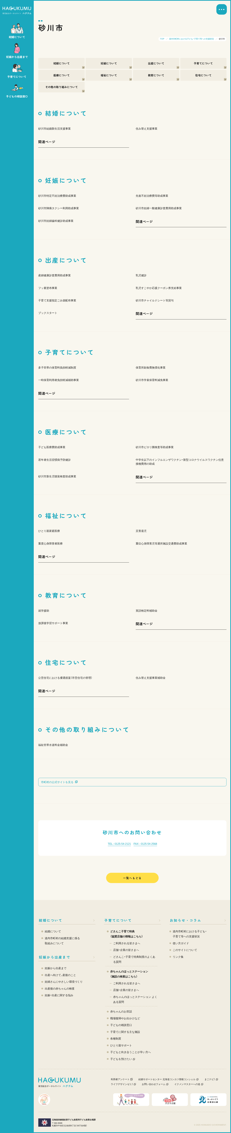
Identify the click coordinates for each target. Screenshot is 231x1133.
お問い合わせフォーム (153, 1084)
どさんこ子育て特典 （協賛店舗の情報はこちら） (126, 934)
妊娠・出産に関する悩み (59, 995)
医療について (61, 75)
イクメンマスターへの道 (187, 1084)
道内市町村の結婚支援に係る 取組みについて (62, 941)
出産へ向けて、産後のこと (60, 975)
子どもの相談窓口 (121, 1025)
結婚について (61, 63)
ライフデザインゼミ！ (122, 1084)
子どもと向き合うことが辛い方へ (130, 1052)
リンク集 (178, 956)
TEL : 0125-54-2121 (119, 843)
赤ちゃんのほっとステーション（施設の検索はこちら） (129, 974)
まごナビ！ (209, 1079)
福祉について (109, 75)
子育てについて (203, 63)
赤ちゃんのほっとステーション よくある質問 (135, 999)
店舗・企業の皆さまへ (126, 949)
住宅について (203, 75)
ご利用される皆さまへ (126, 943)
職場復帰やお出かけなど (125, 1018)
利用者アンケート (120, 1079)
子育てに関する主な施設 (125, 1031)
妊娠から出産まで (54, 957)
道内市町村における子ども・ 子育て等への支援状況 (190, 934)
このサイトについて (185, 949)
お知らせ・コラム (185, 920)
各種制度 (115, 1038)
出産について (156, 63)
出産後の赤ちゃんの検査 (60, 988)
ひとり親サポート (121, 1045)
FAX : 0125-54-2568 (145, 843)
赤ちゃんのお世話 (121, 1011)
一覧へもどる (132, 878)
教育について (156, 75)
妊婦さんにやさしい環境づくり (64, 981)
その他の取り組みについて (61, 87)
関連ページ (46, 141)
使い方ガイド (181, 943)
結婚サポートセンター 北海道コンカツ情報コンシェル (166, 1079)
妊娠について (109, 63)
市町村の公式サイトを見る (57, 782)
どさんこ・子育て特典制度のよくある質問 (134, 959)
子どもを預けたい (121, 1058)
